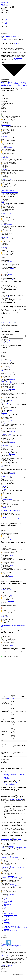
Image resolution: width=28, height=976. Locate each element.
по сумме (3, 107)
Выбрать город (5, 5)
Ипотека (24, 82)
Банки (5, 23)
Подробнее (12, 367)
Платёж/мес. (4, 339)
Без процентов (8, 163)
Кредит (4, 2)
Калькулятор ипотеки (9, 916)
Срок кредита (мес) (6, 336)
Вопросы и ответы (9, 924)
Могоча (3, 4)
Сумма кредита (5, 334)
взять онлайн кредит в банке (14, 799)
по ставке (3, 108)
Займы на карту (12, 85)
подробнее (11, 268)
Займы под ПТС (12, 84)
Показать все (10, 698)
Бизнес (5, 25)
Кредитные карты (17, 82)
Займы (5, 21)
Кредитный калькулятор (10, 915)
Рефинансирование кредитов (11, 907)
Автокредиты (4, 84)
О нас (5, 920)
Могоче (17, 42)
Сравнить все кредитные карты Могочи (11, 518)
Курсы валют (7, 18)
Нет (5, 8)
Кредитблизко (4, 955)
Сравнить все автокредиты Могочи (10, 578)
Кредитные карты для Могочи (12, 783)
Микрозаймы (4, 85)
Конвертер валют (8, 917)
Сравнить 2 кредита (14, 341)
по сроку (3, 110)
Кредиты (6, 19)
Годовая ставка (5, 337)
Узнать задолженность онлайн (12, 926)
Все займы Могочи (6, 896)
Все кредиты (4, 39)
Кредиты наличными (6, 82)
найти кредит (4, 101)
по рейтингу (4, 111)
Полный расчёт (5, 341)
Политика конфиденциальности (10, 964)
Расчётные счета (8, 908)
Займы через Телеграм (8, 322)
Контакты (6, 922)
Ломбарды (6, 919)
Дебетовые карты (8, 901)
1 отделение (11, 595)
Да (1, 8)
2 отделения (11, 204)
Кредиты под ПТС (22, 84)
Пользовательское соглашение (12, 930)
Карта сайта (7, 923)
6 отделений (11, 274)
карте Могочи (18, 58)
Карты (5, 22)
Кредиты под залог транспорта (12, 784)
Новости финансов (9, 913)
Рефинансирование (22, 85)
